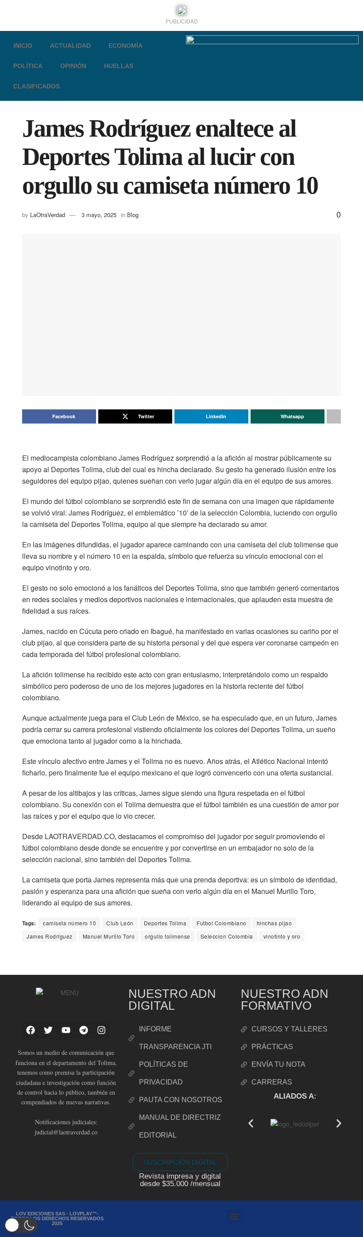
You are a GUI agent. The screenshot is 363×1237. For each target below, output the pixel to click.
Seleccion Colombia (227, 936)
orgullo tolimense (167, 936)
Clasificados (36, 86)
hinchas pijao (274, 923)
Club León (120, 923)
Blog (133, 214)
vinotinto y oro (282, 936)
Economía (125, 45)
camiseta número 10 (69, 923)
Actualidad (70, 45)
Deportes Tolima (165, 923)
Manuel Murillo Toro (109, 936)
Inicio (22, 45)
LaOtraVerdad (47, 214)
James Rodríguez (50, 936)
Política (27, 65)
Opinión (73, 65)
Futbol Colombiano (222, 923)
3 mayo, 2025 (98, 214)
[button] (250, 1123)
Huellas (118, 65)
